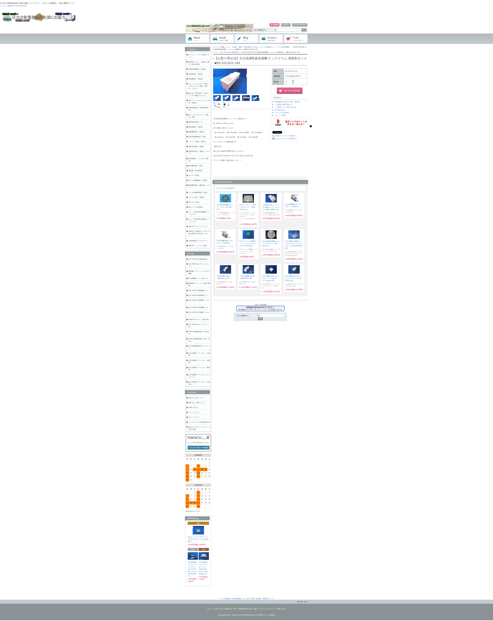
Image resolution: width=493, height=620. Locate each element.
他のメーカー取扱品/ (195, 207)
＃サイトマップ (193, 417)
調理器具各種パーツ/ (195, 122)
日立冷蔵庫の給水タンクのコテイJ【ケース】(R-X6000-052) (293, 278)
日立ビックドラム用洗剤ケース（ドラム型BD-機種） (272, 47)
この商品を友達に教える (283, 104)
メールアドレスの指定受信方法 (199, 422)
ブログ (247, 38)
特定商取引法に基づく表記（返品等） (288, 102)
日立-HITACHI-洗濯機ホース (198, 307)
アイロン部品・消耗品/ (196, 197)
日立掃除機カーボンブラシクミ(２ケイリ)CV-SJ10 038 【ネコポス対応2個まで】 (192, 569)
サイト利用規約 (225, 598)
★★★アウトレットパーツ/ (197, 226)
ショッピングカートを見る (198, 448)
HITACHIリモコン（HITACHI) (198, 319)
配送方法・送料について (196, 403)
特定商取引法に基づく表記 (247, 609)
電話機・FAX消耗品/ (195, 171)
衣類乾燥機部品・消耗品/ (197, 69)
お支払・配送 (222, 38)
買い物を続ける (280, 110)
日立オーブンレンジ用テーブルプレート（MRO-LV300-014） (247, 207)
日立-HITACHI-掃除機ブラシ (198, 295)
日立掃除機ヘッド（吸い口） (198, 278)
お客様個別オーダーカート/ (197, 241)
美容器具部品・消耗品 (196, 146)
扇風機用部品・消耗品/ (196, 132)
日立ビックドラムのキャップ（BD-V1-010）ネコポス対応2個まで (198, 539)
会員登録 (274, 25)
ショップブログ (193, 412)
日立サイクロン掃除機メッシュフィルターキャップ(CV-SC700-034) (247, 243)
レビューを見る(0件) (282, 113)
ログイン (286, 25)
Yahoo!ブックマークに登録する (286, 136)
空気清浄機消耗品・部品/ (197, 137)
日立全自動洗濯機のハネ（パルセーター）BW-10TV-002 (270, 243)
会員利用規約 (237, 598)
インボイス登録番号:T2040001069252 (13, 6)
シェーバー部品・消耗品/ (197, 141)
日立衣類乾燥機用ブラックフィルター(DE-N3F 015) (224, 207)
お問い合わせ (271, 38)
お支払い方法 (218, 609)
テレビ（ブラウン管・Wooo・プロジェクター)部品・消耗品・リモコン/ (199, 86)
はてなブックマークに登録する (285, 139)
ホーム (198, 38)
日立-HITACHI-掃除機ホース (198, 290)
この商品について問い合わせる (285, 107)
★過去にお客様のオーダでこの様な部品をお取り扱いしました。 (199, 233)
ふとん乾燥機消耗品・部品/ (197, 192)
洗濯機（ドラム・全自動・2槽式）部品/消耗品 (236, 47)
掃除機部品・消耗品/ (195, 79)
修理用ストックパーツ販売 (197, 246)
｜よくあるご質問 (248, 598)
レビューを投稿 (280, 115)
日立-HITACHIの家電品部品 (229, 52)
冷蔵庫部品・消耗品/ (195, 74)
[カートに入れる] (290, 90)
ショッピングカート (296, 38)
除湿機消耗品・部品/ (195, 166)
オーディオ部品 (193, 175)
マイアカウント (299, 25)
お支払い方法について (196, 398)
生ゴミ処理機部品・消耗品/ (197, 180)
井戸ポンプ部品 (193, 202)
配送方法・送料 (230, 609)
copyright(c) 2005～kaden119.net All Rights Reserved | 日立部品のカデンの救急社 (246, 615)
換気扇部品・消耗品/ (195, 127)
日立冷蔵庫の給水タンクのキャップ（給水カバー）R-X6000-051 (270, 278)
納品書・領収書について (264, 598)
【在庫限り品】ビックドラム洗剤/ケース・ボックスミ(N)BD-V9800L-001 (270, 207)
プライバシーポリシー (266, 609)
